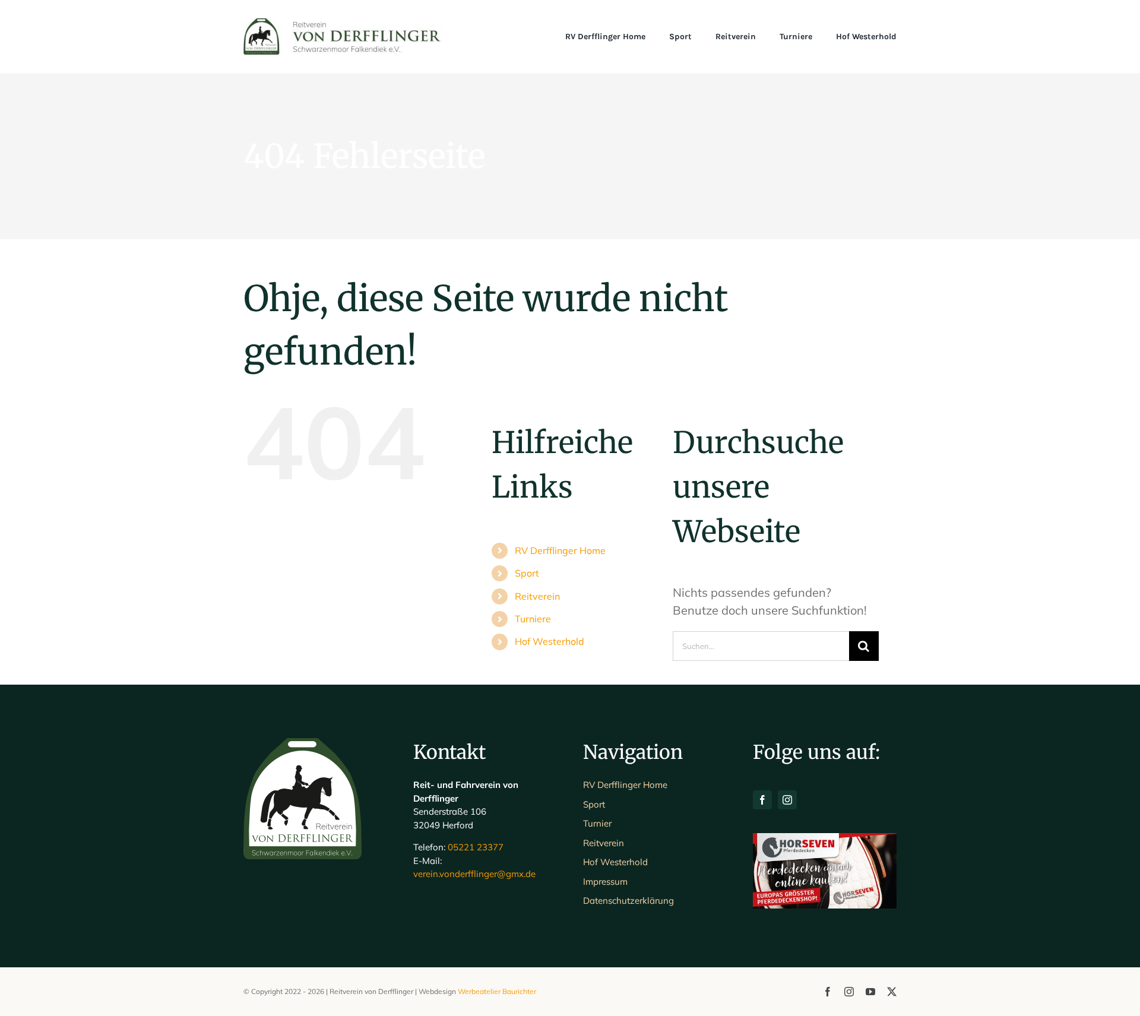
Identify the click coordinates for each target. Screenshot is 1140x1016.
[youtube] (870, 991)
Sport (527, 573)
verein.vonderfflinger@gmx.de (474, 873)
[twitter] (892, 991)
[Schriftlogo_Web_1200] (343, 23)
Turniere (533, 619)
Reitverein (537, 596)
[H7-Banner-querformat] (825, 838)
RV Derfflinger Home (560, 550)
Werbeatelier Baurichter (497, 991)
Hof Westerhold (549, 641)
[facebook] (762, 799)
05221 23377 (476, 847)
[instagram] (787, 799)
